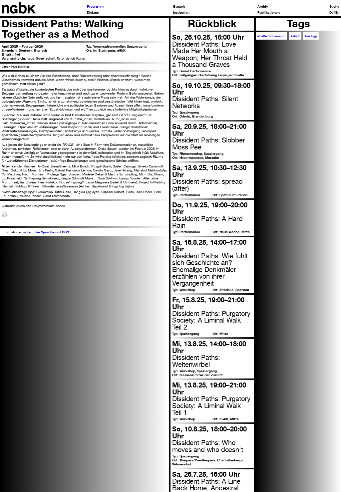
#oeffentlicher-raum (271, 36)
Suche (334, 6)
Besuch (179, 6)
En (337, 12)
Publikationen (268, 12)
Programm (95, 6)
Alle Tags (311, 36)
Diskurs (93, 12)
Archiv (262, 6)
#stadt (295, 36)
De (331, 12)
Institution (181, 12)
